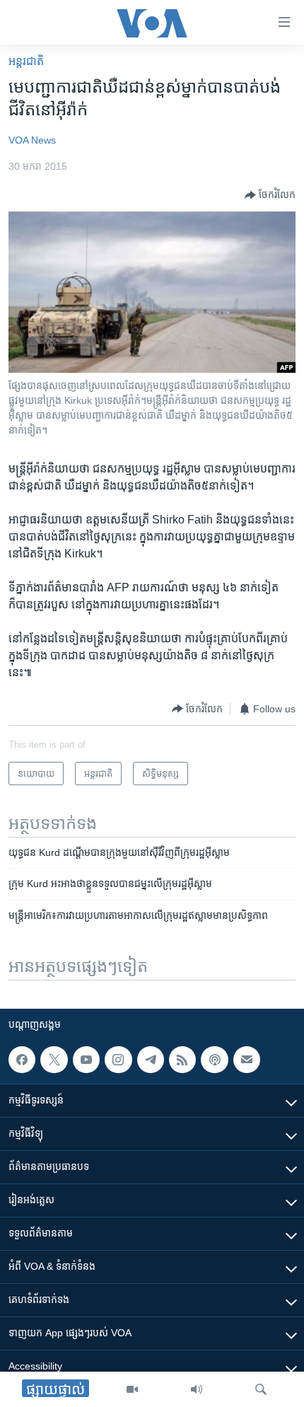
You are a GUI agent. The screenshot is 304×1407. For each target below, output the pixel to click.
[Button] (270, 195)
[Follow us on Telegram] (150, 1059)
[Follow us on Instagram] (118, 1059)
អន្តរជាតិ (26, 61)
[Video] (132, 1389)
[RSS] (182, 1059)
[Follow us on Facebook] (21, 1059)
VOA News (32, 140)
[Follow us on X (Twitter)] (53, 1059)
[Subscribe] (246, 1059)
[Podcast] (214, 1059)
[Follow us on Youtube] (86, 1059)
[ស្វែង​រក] (261, 1389)
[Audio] (196, 1389)
